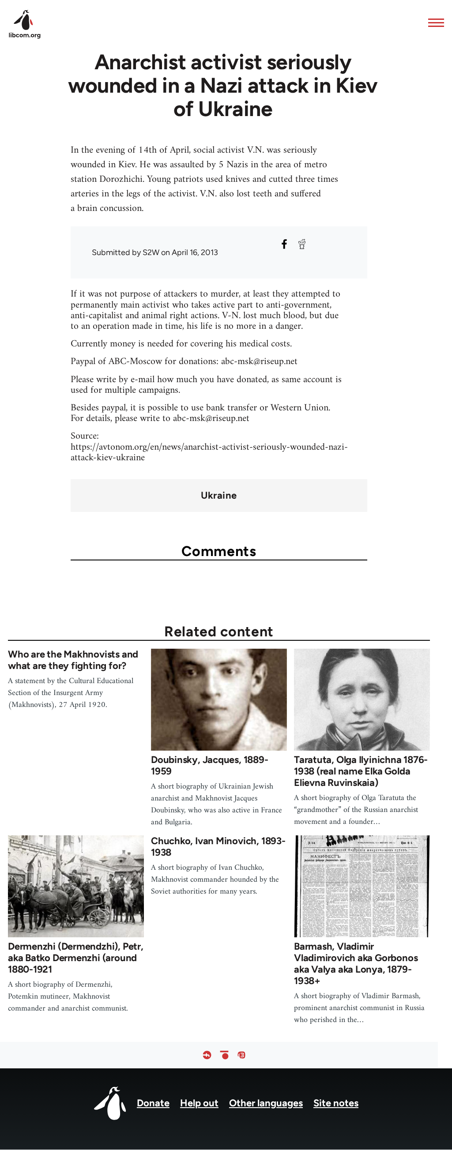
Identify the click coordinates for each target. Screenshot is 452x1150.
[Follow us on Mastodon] (241, 1055)
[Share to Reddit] (302, 244)
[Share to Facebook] (284, 244)
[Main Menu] (433, 22)
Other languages (266, 1103)
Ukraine (219, 495)
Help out (199, 1103)
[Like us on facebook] (207, 1055)
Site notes (335, 1103)
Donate (153, 1103)
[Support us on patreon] (224, 1055)
